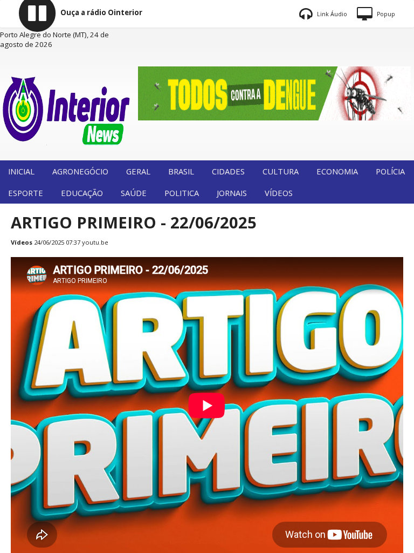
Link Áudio (331, 14)
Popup (385, 14)
